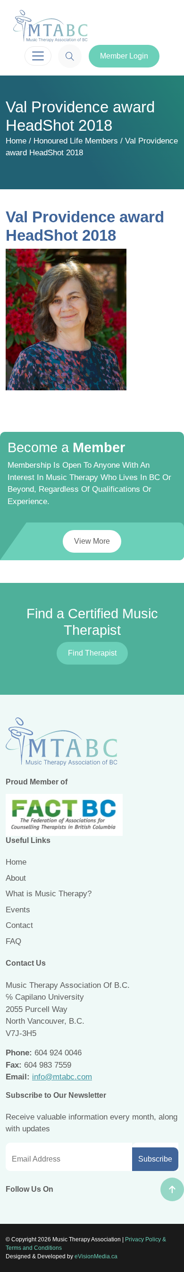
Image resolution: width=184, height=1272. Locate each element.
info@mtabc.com (62, 1076)
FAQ (13, 941)
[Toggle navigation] (38, 56)
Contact (19, 925)
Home (16, 140)
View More (92, 541)
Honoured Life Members (75, 140)
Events (18, 909)
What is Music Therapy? (49, 893)
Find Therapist (92, 653)
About (16, 878)
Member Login (124, 56)
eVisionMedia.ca (96, 1256)
